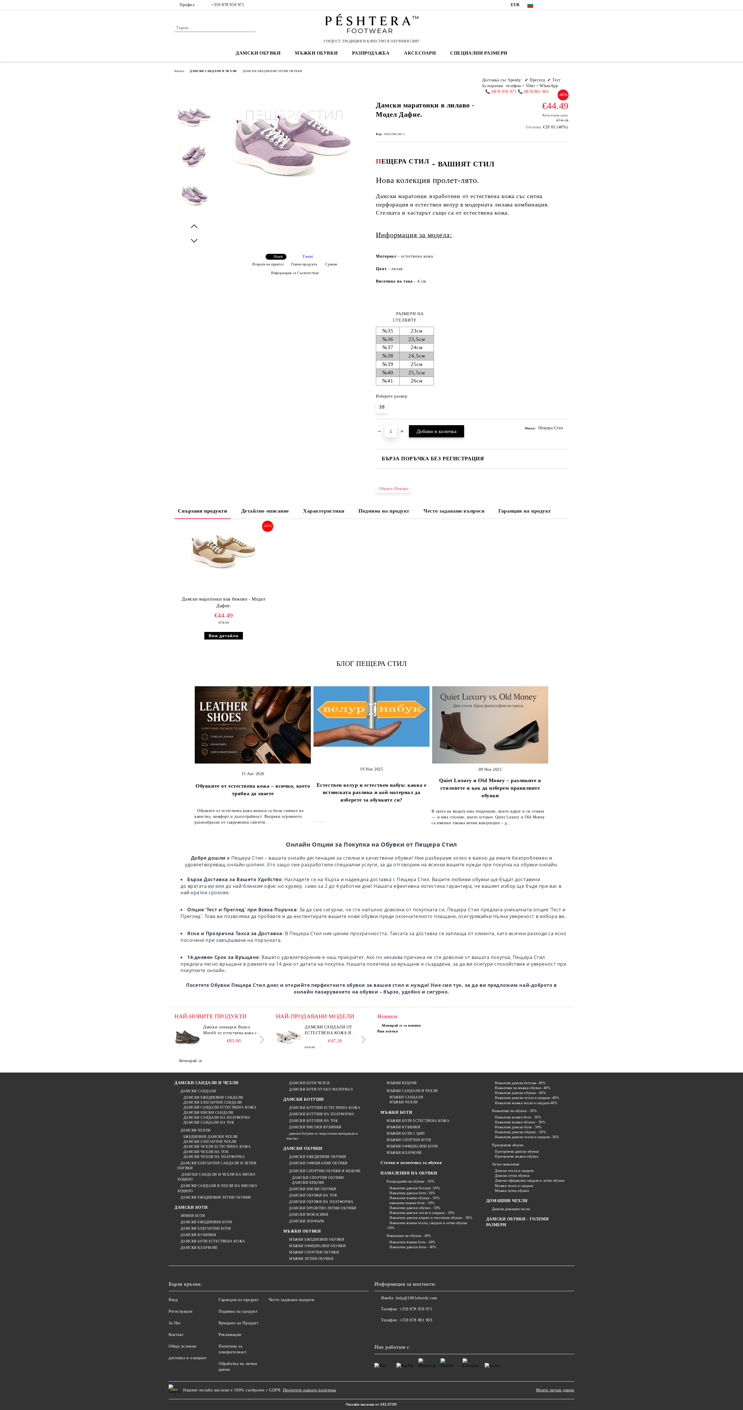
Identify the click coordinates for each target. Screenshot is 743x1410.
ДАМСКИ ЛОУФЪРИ (306, 1221)
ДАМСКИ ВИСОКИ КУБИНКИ (315, 1127)
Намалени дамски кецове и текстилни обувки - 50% (430, 1218)
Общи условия (182, 1346)
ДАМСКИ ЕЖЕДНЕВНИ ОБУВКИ (317, 1157)
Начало (179, 71)
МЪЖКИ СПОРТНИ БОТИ (409, 1140)
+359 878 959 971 (227, 5)
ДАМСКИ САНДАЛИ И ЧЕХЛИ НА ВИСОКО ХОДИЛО (217, 1188)
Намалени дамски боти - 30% (518, 1127)
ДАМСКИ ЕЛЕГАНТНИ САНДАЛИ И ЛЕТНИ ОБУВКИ (216, 1165)
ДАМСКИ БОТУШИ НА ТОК (313, 1121)
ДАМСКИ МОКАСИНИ (308, 1215)
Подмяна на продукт (384, 511)
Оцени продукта (304, 264)
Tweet (307, 256)
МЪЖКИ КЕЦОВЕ (402, 1083)
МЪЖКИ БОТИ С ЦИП (406, 1133)
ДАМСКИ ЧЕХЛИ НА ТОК (205, 1152)
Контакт (176, 1334)
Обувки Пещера (393, 488)
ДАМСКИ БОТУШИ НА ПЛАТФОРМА (321, 1114)
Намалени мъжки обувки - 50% (414, 1198)
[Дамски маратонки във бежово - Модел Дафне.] (223, 552)
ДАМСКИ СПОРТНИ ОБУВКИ (318, 1178)
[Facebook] (548, 5)
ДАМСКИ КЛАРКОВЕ (199, 1248)
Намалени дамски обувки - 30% (520, 1132)
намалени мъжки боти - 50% (412, 1203)
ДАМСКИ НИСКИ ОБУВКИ (312, 1189)
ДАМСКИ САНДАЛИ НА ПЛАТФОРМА (216, 1118)
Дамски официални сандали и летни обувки (529, 1181)
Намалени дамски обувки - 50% (414, 1208)
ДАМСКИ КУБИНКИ (198, 1235)
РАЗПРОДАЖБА (370, 53)
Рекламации (230, 1334)
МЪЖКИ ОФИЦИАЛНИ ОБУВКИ (317, 1246)
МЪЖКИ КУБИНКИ (403, 1127)
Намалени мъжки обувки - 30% (520, 1122)
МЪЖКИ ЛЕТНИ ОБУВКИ (311, 1259)
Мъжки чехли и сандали (514, 1186)
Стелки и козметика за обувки (411, 1163)
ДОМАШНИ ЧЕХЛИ (506, 1201)
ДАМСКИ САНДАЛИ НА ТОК (208, 1122)
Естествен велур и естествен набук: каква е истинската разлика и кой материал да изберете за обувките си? (372, 792)
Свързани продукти (202, 511)
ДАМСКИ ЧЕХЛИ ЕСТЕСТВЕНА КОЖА (217, 1147)
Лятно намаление (505, 1164)
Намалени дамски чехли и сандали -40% (527, 1098)
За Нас (175, 1323)
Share (278, 257)
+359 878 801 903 (415, 1320)
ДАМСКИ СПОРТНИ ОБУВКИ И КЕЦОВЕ (325, 1171)
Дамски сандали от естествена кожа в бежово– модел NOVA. (330, 1030)
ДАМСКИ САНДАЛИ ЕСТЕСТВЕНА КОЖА (219, 1107)
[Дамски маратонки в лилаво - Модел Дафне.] (194, 122)
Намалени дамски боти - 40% (412, 1247)
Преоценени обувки (508, 1145)
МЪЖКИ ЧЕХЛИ (403, 1102)
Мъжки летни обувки (512, 1191)
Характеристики (324, 511)
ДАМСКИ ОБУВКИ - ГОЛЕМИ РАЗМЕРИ (517, 1222)
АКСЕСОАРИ (420, 53)
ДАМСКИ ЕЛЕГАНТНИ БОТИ (206, 1228)
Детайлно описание (265, 511)
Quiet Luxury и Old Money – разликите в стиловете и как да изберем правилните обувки (490, 787)
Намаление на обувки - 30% (514, 1111)
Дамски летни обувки (512, 1176)
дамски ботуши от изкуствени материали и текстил (322, 1135)
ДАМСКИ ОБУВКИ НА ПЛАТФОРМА (321, 1202)
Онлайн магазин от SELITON (371, 1404)
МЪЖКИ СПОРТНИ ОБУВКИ (314, 1252)
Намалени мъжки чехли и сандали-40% (526, 1103)
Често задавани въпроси (453, 511)
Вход (173, 1300)
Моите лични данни (555, 1390)
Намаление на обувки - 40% (409, 1236)
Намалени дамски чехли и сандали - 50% (422, 1213)
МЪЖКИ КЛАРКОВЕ (404, 1153)
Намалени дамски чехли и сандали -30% (527, 1137)
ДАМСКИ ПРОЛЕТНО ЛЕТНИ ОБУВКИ (322, 1208)
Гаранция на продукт (524, 511)
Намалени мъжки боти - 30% (518, 1117)
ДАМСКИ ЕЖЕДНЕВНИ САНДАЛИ (213, 1097)
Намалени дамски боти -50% (412, 1193)
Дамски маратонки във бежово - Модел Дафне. (224, 602)
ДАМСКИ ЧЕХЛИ (195, 1130)
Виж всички (387, 1031)
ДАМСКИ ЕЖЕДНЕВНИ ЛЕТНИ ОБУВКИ (272, 71)
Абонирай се (190, 1061)
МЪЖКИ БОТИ (396, 1112)
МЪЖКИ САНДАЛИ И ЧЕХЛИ (412, 1091)
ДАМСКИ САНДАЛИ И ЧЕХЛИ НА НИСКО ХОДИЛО (216, 1176)
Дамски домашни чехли (511, 1209)
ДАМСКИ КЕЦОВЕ (308, 1183)
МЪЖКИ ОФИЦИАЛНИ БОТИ (412, 1146)
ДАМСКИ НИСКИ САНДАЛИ (208, 1113)
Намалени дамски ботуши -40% (520, 1083)
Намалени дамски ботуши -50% (414, 1188)
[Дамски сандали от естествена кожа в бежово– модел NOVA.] (289, 1037)
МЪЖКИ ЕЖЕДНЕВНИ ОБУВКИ (316, 1239)
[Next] (260, 1039)
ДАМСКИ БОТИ (191, 1207)
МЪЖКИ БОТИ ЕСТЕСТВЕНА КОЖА (418, 1121)
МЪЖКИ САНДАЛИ (406, 1097)
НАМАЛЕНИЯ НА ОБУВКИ (408, 1173)
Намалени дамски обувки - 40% (520, 1093)
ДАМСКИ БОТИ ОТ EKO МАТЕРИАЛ (321, 1089)
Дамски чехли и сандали (514, 1171)
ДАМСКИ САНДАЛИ (198, 1091)
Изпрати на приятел (268, 264)
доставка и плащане (187, 1358)
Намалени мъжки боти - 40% (412, 1242)
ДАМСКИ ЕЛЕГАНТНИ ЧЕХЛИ (210, 1142)
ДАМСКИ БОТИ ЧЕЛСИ (309, 1083)
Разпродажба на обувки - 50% (410, 1181)
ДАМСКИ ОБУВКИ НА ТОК (313, 1195)
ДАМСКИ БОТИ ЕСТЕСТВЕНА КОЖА (213, 1241)
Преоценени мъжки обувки (516, 1156)
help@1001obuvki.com (416, 1298)
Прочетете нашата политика (309, 1390)
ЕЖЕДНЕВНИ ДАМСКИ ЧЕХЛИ (210, 1137)
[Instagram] (565, 5)
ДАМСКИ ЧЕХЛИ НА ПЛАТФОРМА (214, 1157)
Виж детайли (224, 635)
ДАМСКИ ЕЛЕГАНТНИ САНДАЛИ (212, 1102)
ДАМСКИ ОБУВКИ (302, 1148)
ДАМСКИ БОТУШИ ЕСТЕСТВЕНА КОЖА (324, 1108)
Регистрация (180, 1311)
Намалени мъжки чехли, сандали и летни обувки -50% (426, 1225)
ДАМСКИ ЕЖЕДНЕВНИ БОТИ (206, 1222)
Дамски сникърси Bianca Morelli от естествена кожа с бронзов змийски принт (230, 1030)
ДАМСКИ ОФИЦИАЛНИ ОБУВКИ (318, 1163)
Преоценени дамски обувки (517, 1151)
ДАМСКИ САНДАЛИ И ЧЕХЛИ (213, 71)
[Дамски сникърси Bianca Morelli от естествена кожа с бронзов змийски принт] (187, 1037)
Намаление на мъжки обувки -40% (522, 1088)
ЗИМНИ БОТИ (193, 1216)
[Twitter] (556, 5)
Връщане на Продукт (238, 1323)
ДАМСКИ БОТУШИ (303, 1099)
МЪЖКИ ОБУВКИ (302, 1231)
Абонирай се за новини (401, 1025)
